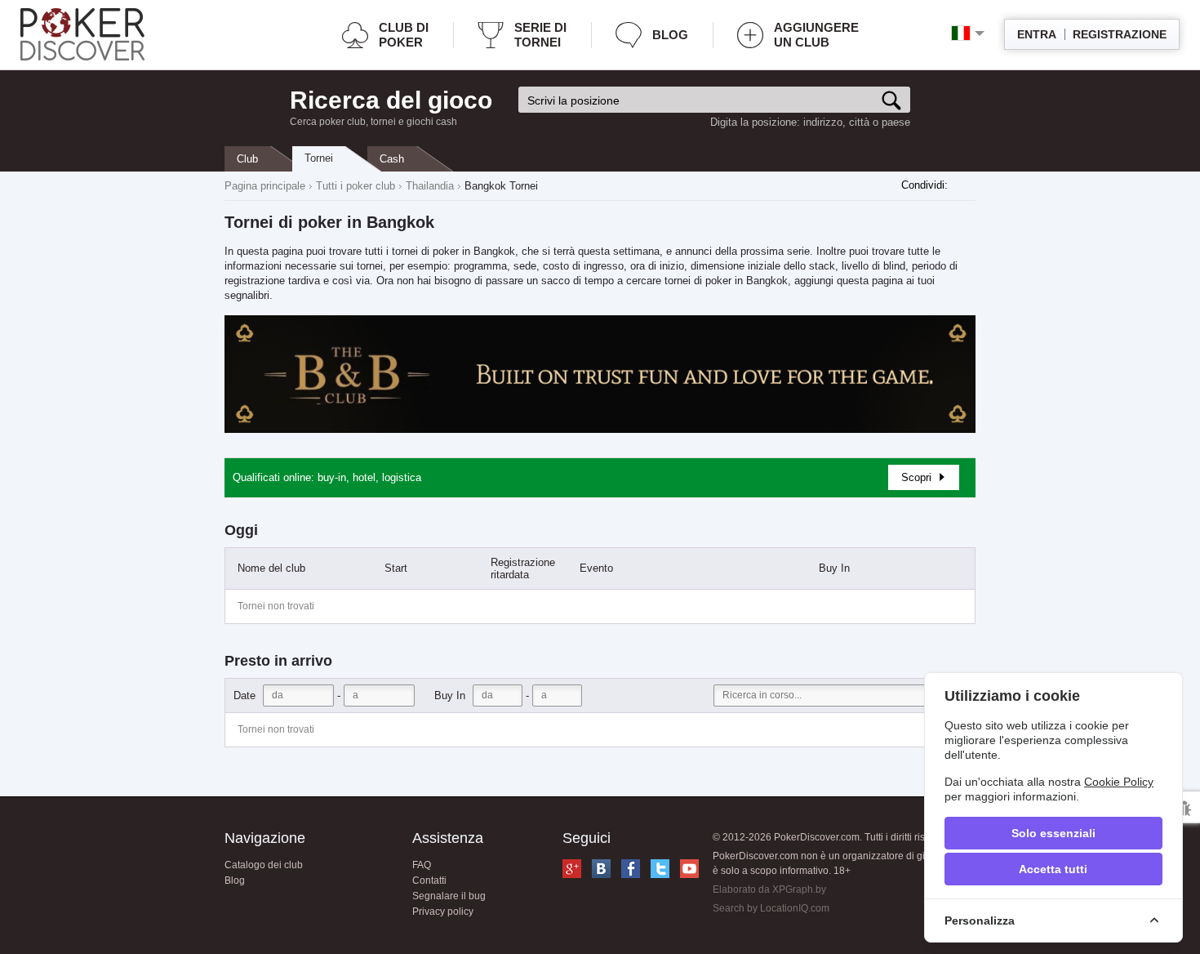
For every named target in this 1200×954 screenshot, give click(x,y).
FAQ (421, 865)
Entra (1036, 34)
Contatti (429, 880)
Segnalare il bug (449, 896)
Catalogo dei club (263, 865)
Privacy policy (442, 911)
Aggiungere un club (816, 34)
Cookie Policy (1118, 781)
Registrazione (1120, 34)
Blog (670, 35)
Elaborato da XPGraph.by (769, 889)
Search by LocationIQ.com (771, 908)
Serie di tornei (540, 34)
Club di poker (404, 34)
